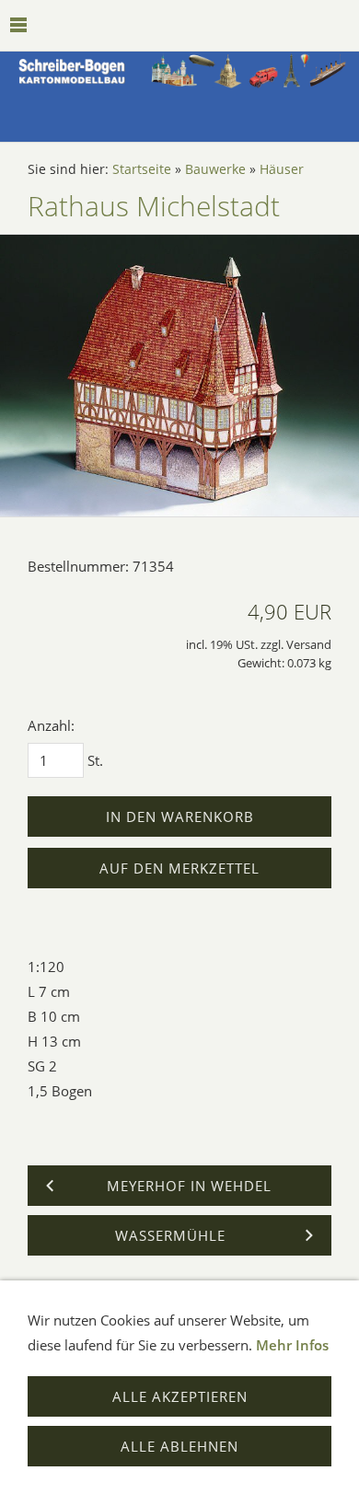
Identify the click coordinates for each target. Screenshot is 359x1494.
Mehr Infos (292, 1345)
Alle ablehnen (179, 1446)
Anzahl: (51, 725)
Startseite (141, 169)
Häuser (282, 169)
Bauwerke (215, 169)
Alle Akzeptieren (180, 1396)
